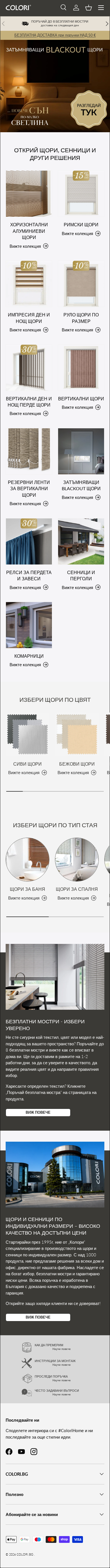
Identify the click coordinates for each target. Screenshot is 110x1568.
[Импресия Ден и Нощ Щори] (29, 284)
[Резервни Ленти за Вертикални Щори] (29, 451)
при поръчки (55, 35)
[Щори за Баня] (27, 859)
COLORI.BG (25, 1554)
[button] (88, 7)
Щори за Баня (27, 889)
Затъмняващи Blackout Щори (81, 485)
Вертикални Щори (81, 398)
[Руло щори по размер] (81, 284)
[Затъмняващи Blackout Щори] (81, 451)
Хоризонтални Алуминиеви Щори (29, 231)
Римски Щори (81, 224)
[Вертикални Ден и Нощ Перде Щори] (29, 368)
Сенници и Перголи (81, 575)
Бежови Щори (77, 763)
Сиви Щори (27, 763)
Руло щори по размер (81, 317)
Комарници (29, 656)
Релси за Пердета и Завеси (29, 575)
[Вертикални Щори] (81, 368)
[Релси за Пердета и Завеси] (29, 541)
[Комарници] (29, 625)
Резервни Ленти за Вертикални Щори (29, 488)
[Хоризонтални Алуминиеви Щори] (29, 194)
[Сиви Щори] (27, 734)
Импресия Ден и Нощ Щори (29, 317)
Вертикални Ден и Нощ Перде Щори (29, 401)
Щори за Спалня (77, 889)
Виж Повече (38, 1112)
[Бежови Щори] (77, 734)
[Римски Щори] (81, 194)
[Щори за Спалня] (76, 859)
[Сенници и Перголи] (81, 541)
